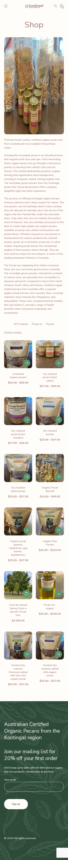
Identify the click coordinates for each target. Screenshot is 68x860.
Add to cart (26, 593)
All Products (21, 324)
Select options (26, 362)
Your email (10, 780)
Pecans (50, 324)
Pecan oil (37, 324)
